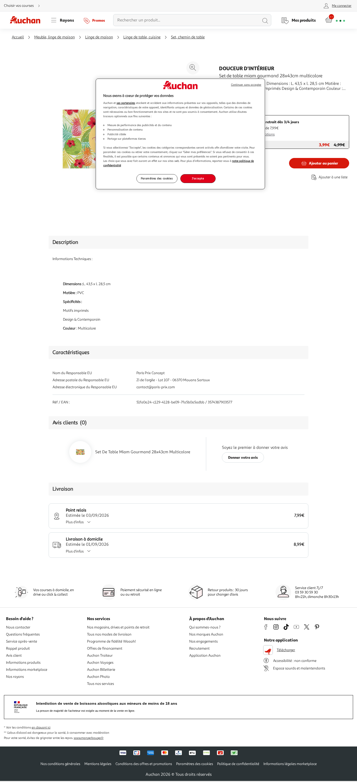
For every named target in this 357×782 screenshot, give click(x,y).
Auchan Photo (98, 676)
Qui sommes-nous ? (205, 627)
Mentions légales (97, 764)
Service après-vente (21, 641)
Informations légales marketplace (290, 764)
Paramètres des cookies (157, 178)
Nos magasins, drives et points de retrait (118, 627)
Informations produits (23, 662)
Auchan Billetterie (101, 669)
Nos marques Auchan (206, 634)
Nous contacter (18, 627)
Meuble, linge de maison (54, 37)
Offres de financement (104, 648)
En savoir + (229, 96)
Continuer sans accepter (246, 84)
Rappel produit (18, 648)
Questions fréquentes (23, 634)
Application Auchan (205, 655)
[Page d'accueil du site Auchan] (27, 20)
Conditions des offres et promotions (144, 764)
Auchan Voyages (100, 662)
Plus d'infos (75, 522)
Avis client (14, 655)
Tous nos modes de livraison (109, 634)
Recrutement (199, 648)
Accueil (18, 37)
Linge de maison (99, 37)
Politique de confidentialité (238, 764)
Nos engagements (203, 641)
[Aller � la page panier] (335, 20)
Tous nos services (100, 683)
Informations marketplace (26, 669)
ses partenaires (126, 103)
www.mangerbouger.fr (88, 738)
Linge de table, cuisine (141, 37)
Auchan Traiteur (100, 655)
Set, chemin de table (188, 37)
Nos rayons (15, 676)
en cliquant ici (41, 728)
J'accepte (198, 178)
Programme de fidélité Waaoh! (111, 641)
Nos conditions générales (60, 764)
